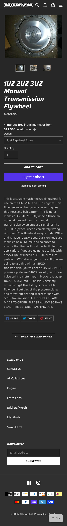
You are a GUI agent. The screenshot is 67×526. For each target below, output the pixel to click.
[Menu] (61, 5)
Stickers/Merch (17, 407)
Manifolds (13, 417)
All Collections (16, 378)
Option (8, 134)
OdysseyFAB (27, 514)
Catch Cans (14, 398)
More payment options (33, 186)
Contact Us (14, 368)
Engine (11, 388)
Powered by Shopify (45, 514)
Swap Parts (14, 427)
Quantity (9, 148)
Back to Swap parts (36, 337)
